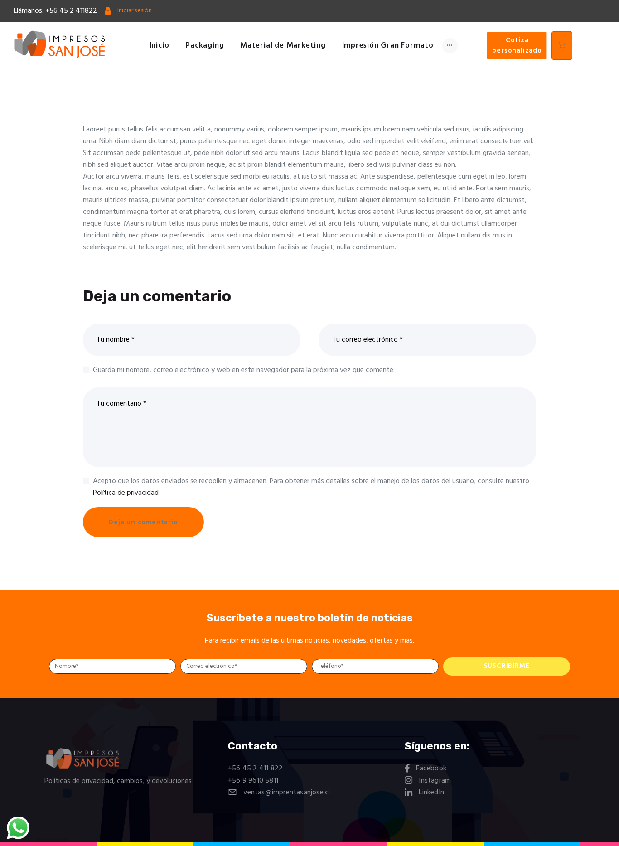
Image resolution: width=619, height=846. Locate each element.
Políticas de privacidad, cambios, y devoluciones (118, 781)
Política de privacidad (126, 493)
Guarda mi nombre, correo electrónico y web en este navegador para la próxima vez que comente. (244, 370)
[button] (516, 46)
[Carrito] (561, 45)
